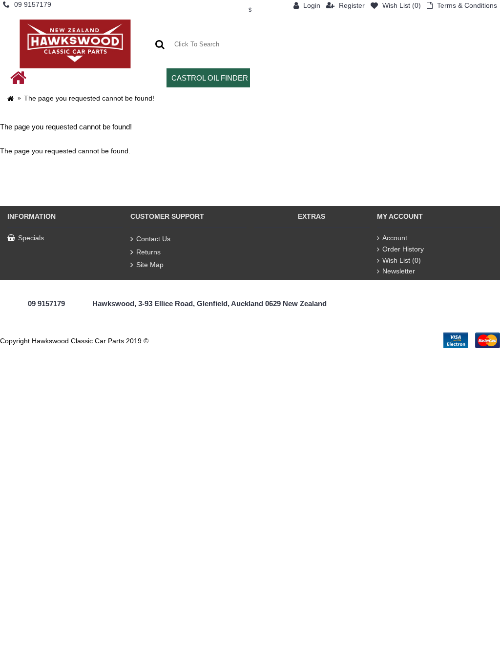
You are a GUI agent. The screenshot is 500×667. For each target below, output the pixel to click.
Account (394, 238)
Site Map (150, 265)
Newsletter (398, 271)
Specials (31, 238)
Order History (403, 249)
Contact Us (153, 239)
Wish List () (401, 260)
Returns (148, 252)
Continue (480, 181)
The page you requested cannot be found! (89, 98)
